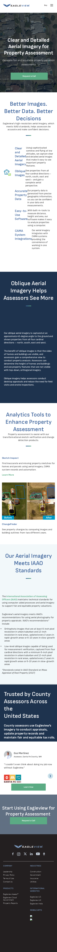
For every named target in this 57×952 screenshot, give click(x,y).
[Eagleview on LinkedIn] (31, 854)
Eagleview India (36, 903)
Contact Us (7, 882)
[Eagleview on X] (25, 854)
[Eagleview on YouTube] (38, 854)
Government (35, 875)
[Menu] (52, 5)
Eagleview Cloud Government (10, 898)
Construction (35, 871)
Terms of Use (8, 878)
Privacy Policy (8, 875)
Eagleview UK (35, 900)
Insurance (34, 878)
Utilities (33, 882)
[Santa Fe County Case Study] (14, 778)
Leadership (7, 871)
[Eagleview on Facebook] (13, 854)
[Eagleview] (16, 5)
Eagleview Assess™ (11, 894)
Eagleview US (35, 897)
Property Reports (10, 903)
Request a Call (29, 76)
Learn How (28, 787)
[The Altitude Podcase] (44, 854)
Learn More (8, 474)
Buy (45, 5)
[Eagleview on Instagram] (19, 854)
